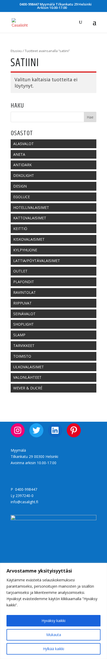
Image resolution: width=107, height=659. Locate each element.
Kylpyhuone (25, 249)
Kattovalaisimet (29, 217)
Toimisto (22, 356)
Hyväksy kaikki (53, 620)
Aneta (19, 154)
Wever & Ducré (27, 388)
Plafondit (23, 281)
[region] (53, 611)
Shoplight (23, 324)
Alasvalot (23, 143)
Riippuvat (22, 303)
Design (20, 186)
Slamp (19, 334)
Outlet (20, 271)
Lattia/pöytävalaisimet (36, 260)
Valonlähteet (27, 377)
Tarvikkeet (24, 345)
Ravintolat (24, 292)
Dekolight (23, 175)
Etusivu (16, 50)
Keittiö (20, 228)
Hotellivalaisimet (31, 207)
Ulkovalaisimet (28, 366)
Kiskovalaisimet (29, 239)
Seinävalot (24, 313)
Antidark (22, 164)
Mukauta (53, 634)
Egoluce (21, 196)
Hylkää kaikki (53, 648)
